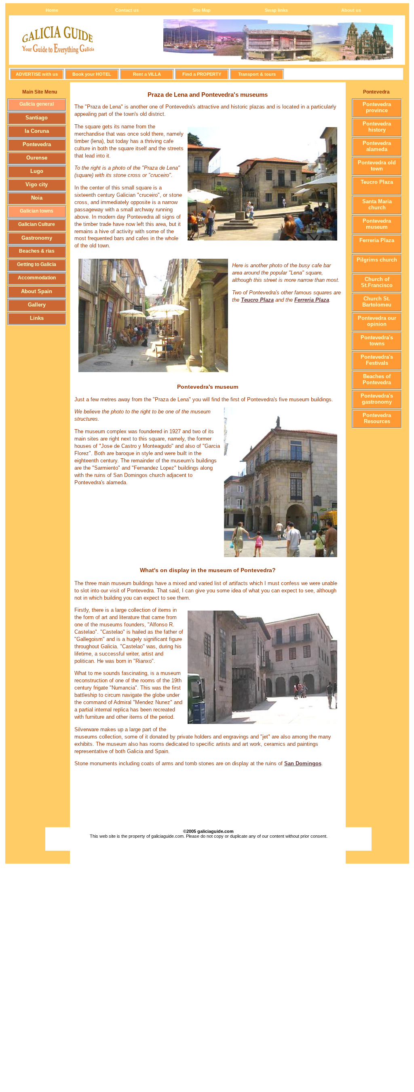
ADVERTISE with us (37, 74)
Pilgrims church (377, 260)
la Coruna (37, 131)
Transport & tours (257, 74)
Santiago (36, 118)
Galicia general (36, 104)
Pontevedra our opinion (377, 321)
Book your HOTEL (91, 74)
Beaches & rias (37, 251)
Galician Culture (36, 224)
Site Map (201, 10)
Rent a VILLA (147, 74)
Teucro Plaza (377, 182)
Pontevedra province (377, 107)
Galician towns (36, 211)
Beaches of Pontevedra (377, 379)
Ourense (36, 158)
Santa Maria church (377, 204)
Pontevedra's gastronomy (377, 399)
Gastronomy (36, 238)
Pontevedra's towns (377, 340)
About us (351, 10)
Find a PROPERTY (201, 74)
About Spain (36, 291)
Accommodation (37, 278)
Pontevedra (37, 144)
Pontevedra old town (377, 166)
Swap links (276, 10)
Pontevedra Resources (377, 418)
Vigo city (36, 184)
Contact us (127, 10)
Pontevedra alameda (377, 146)
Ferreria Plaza (376, 240)
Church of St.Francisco (377, 282)
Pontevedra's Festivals (377, 360)
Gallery (37, 305)
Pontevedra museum (377, 224)
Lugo (36, 171)
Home (52, 10)
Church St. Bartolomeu (376, 302)
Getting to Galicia (36, 264)
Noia (36, 198)
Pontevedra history (377, 127)
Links (37, 318)
